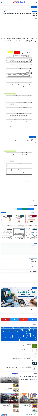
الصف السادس (34, 11)
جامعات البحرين (33, 335)
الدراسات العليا (5, 329)
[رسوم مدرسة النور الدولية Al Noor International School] (16, 406)
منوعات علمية (5, 337)
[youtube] (23, 319)
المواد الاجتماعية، (10, 333)
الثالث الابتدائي (19, 329)
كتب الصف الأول (33, 259)
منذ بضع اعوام (32, 139)
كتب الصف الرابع (33, 263)
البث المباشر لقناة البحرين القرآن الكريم (25, 345)
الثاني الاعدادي (12, 329)
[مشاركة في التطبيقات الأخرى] (15, 209)
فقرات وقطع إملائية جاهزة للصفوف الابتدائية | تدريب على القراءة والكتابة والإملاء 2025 (18, 367)
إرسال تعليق (34, 245)
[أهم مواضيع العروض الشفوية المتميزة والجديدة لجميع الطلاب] (35, 410)
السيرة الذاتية (10, 331)
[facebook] (32, 319)
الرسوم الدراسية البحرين (25, 331)
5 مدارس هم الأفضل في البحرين (7, 389)
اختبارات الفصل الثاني (26, 327)
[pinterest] (5, 319)
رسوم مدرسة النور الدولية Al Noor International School (7, 406)
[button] (31, 209)
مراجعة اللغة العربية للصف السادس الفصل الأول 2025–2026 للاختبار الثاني (19, 225)
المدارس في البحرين (19, 333)
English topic (34, 327)
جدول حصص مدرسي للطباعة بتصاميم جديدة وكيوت (23, 349)
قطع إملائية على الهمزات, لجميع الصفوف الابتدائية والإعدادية (22, 358)
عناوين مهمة (34, 337)
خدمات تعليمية (20, 335)
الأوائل (4, 327)
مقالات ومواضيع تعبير (27, 337)
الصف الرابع (34, 333)
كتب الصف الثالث (33, 261)
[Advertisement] (19, 28)
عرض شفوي (4, 335)
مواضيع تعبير (34, 339)
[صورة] (34, 346)
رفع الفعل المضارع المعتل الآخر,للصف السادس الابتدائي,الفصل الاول (21, 354)
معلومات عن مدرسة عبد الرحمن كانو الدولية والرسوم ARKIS (7, 411)
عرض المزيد (3, 212)
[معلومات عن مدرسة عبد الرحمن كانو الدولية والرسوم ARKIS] (16, 410)
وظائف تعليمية (16, 339)
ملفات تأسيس (19, 337)
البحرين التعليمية (33, 329)
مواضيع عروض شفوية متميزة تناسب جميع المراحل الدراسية (26, 406)
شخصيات (14, 335)
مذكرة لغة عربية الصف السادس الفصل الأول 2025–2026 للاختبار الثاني (7, 225)
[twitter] (14, 319)
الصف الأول (4, 331)
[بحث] (1, 2)
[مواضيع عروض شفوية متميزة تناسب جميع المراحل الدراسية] (35, 406)
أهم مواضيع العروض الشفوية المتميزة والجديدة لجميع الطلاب (25, 411)
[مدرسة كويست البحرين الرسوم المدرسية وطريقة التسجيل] (16, 385)
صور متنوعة (10, 335)
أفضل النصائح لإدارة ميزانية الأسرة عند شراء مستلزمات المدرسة (24, 309)
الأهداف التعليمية (10, 327)
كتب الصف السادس (33, 266)
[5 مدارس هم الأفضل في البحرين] (16, 390)
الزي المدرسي (17, 331)
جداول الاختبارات (27, 335)
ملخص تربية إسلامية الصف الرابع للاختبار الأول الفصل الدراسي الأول (31, 225)
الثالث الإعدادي (26, 329)
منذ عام (35, 236)
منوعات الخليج (12, 337)
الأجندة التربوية (17, 327)
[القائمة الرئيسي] (36, 2)
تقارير (4, 333)
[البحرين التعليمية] (19, 2)
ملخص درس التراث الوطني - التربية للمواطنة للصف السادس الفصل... (25, 140)
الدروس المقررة (33, 331)
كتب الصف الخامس (33, 264)
